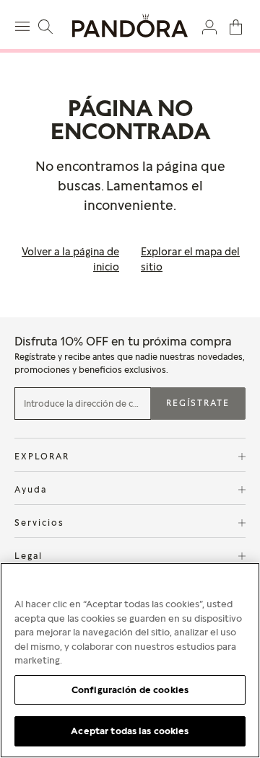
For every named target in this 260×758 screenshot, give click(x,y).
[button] (209, 26)
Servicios (39, 522)
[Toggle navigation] (24, 24)
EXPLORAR (41, 456)
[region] (130, 660)
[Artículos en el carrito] (236, 26)
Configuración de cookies (130, 689)
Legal (28, 555)
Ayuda (30, 489)
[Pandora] (130, 25)
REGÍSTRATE (198, 402)
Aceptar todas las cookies (129, 730)
